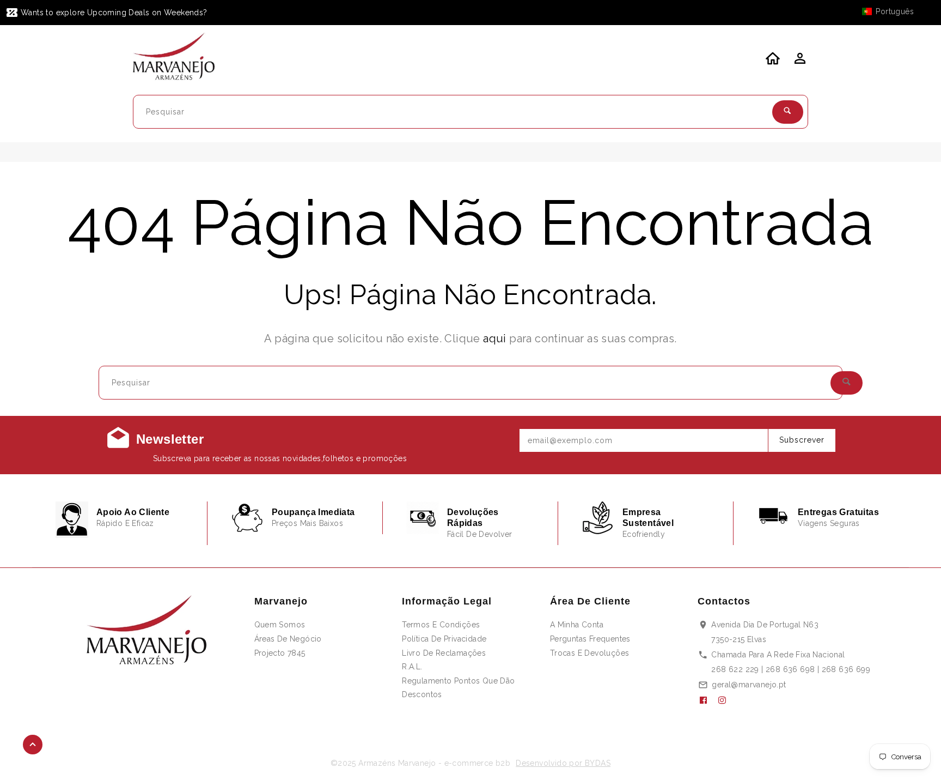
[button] (893, 11)
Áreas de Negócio (288, 638)
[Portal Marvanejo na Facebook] (707, 700)
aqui (494, 338)
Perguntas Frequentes (590, 638)
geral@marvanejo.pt (749, 684)
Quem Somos (279, 624)
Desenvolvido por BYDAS (563, 763)
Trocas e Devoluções (590, 653)
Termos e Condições (441, 624)
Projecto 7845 (279, 653)
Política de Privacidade (444, 638)
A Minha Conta (576, 624)
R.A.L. (412, 666)
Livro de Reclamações (444, 653)
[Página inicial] (180, 58)
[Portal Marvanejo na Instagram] (726, 700)
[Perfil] (799, 61)
